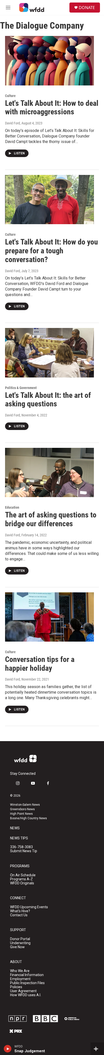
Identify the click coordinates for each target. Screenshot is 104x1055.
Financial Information (27, 975)
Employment (20, 979)
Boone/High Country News (28, 818)
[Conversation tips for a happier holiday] (49, 617)
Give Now (17, 947)
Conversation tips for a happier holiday (39, 664)
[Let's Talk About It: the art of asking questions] (49, 352)
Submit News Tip (23, 851)
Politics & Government (21, 388)
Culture (10, 96)
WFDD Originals (22, 883)
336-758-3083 (21, 847)
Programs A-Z (21, 879)
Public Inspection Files (27, 983)
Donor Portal (20, 939)
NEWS (15, 828)
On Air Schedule (23, 875)
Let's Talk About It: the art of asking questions (48, 399)
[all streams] (97, 1048)
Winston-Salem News (25, 804)
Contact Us (19, 915)
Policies (16, 987)
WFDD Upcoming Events (29, 907)
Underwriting (20, 943)
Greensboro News (22, 809)
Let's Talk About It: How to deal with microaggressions (51, 107)
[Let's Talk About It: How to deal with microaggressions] (49, 60)
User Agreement (23, 991)
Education (12, 507)
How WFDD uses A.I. (25, 995)
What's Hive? (20, 911)
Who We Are (20, 971)
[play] (8, 1048)
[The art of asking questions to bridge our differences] (49, 472)
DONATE (87, 7)
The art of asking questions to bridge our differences (50, 519)
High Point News (21, 814)
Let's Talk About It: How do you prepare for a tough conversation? (51, 250)
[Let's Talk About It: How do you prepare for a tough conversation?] (49, 199)
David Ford (12, 123)
